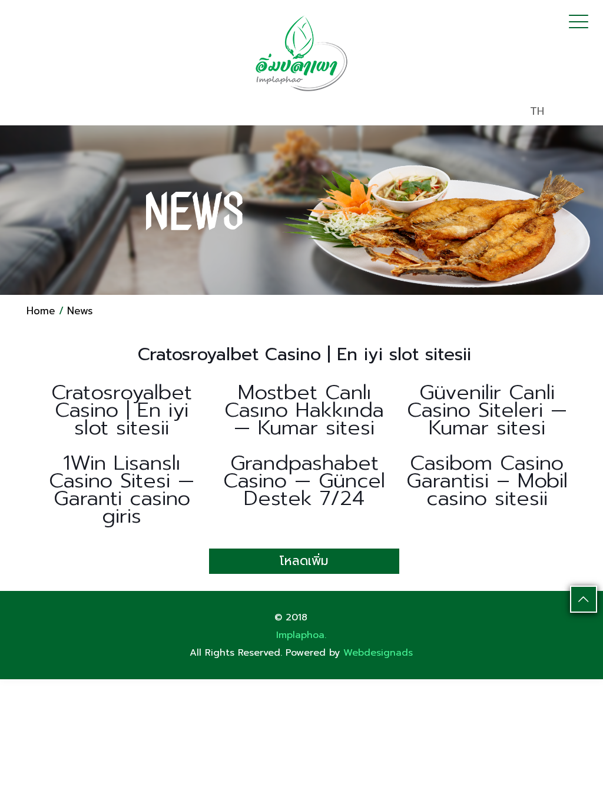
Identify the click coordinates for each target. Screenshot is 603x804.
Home (40, 310)
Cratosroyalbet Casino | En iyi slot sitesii (121, 410)
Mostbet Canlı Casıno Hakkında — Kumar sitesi (304, 410)
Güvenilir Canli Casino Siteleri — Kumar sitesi (487, 410)
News (80, 310)
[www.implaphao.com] (301, 53)
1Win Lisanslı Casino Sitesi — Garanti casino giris (121, 489)
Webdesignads (378, 653)
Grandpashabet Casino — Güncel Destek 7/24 (304, 480)
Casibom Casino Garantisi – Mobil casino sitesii (487, 480)
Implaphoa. (301, 635)
